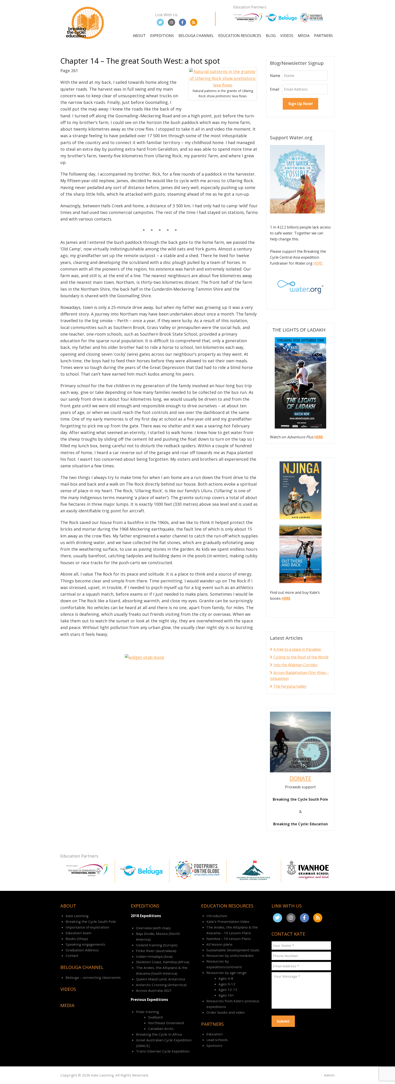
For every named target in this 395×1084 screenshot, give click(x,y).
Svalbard (155, 1017)
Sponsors (214, 1045)
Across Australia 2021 (154, 990)
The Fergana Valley (289, 686)
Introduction (216, 915)
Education (214, 1034)
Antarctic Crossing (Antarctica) (161, 984)
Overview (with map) (153, 928)
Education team (78, 933)
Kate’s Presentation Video (227, 921)
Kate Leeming (77, 915)
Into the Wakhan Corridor (295, 664)
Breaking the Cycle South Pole (91, 921)
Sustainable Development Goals (232, 950)
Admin (329, 1075)
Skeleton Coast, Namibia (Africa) (162, 962)
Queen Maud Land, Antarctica (160, 979)
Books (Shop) (77, 938)
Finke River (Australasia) (156, 950)
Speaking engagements (85, 944)
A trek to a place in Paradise (297, 649)
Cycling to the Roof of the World (300, 657)
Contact (72, 955)
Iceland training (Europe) (156, 945)
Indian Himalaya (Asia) (154, 956)
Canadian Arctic (161, 1028)
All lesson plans (219, 944)
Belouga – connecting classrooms (93, 977)
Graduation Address (82, 950)
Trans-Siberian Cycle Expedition (162, 1051)
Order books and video (225, 1012)
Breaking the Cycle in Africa (159, 1034)
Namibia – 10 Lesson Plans (228, 938)
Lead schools (217, 1039)
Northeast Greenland (166, 1023)
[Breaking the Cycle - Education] (85, 40)
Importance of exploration (87, 927)
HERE (318, 263)
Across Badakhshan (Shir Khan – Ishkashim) (299, 675)
